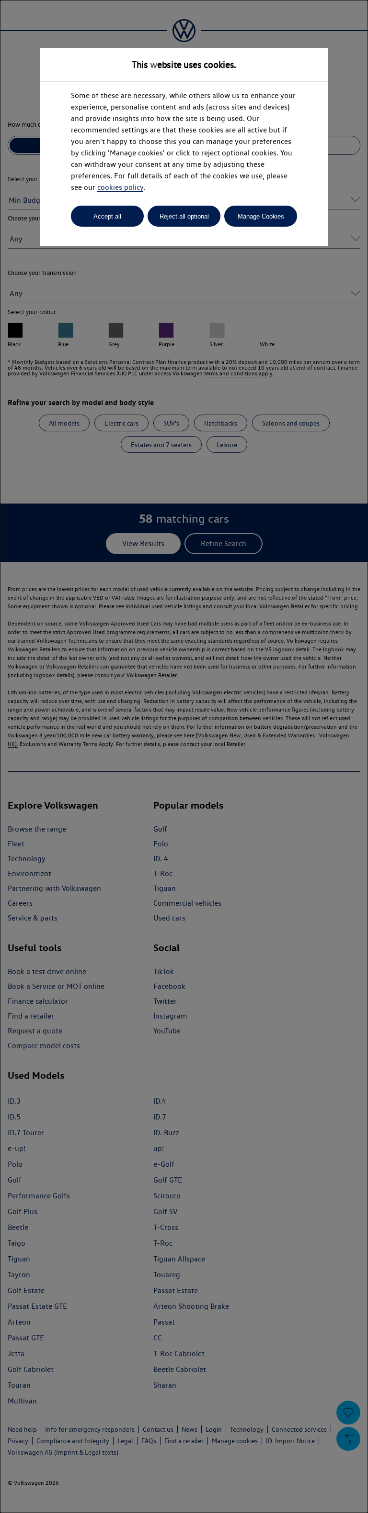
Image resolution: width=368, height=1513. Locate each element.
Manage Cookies (261, 216)
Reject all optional (184, 216)
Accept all (107, 216)
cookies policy (120, 187)
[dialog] (184, 756)
